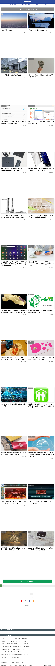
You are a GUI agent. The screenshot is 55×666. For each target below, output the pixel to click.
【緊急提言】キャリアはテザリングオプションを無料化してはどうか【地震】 (14, 122)
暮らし (29, 4)
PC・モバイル (13, 4)
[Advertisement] (27, 616)
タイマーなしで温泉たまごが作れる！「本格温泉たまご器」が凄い (15, 654)
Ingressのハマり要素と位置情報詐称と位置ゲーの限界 (13, 405)
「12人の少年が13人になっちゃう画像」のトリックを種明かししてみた (16, 638)
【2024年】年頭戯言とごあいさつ (37, 30)
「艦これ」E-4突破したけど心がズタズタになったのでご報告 (40, 502)
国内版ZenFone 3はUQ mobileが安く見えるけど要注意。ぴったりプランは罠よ (41, 169)
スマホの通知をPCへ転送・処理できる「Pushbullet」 (12, 651)
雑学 (46, 4)
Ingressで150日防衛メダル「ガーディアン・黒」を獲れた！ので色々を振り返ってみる (13, 358)
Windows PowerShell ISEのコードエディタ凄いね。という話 (41, 122)
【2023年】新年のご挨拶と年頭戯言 (11, 75)
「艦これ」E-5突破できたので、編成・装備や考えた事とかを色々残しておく (13, 502)
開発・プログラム (39, 4)
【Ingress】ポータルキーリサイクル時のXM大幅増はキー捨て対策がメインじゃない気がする (14, 311)
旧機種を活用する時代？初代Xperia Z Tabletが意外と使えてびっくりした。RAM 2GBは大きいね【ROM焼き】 (14, 264)
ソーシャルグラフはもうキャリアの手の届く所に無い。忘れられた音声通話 (41, 358)
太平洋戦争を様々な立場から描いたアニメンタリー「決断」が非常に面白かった (14, 549)
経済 (33, 4)
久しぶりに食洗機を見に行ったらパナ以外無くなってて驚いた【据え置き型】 (41, 549)
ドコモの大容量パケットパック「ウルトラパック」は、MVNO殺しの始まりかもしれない (14, 216)
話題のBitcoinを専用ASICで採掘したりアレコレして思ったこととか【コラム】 (13, 453)
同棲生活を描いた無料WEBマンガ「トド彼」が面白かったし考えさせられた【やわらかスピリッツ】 (41, 406)
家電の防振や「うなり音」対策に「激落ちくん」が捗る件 (13, 662)
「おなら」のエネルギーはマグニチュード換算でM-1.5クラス (14, 641)
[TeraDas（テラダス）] (27, 1)
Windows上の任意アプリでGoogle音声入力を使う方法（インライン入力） (16, 649)
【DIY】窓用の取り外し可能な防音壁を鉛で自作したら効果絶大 (14, 643)
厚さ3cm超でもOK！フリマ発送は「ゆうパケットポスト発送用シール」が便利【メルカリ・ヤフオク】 (23, 660)
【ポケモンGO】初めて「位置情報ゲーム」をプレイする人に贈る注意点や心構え (40, 216)
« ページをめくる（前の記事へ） (27, 581)
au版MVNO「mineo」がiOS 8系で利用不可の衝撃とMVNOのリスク (40, 311)
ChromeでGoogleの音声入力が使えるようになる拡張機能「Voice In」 (16, 646)
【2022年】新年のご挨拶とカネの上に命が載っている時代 (40, 76)
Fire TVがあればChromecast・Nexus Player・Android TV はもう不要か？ (11, 169)
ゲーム (19, 4)
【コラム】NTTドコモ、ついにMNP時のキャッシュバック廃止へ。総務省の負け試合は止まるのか (41, 264)
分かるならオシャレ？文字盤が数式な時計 (10, 657)
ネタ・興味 (24, 4)
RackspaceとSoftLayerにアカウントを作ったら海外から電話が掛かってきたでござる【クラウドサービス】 (41, 454)
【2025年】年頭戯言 (6, 30)
